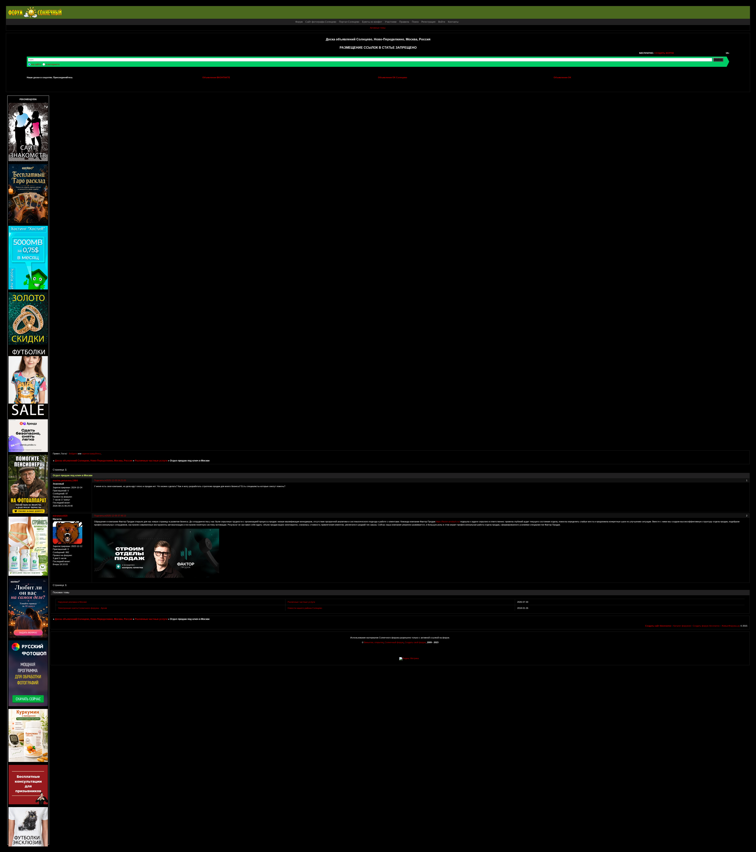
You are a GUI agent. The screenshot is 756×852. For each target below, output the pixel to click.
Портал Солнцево (349, 21)
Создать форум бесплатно (706, 626)
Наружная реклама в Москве (72, 602)
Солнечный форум (394, 642)
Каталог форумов (682, 626)
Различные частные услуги (151, 460)
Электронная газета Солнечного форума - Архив (82, 608)
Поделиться (100, 480)
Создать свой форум (415, 642)
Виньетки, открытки (374, 642)
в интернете (53, 64)
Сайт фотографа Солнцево (320, 21)
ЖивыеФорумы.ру (731, 626)
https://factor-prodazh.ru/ (448, 521)
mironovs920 (60, 515)
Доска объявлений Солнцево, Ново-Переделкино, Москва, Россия (93, 460)
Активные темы (377, 28)
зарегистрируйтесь (91, 453)
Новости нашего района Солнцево (305, 608)
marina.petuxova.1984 (65, 480)
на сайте (36, 64)
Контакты (453, 21)
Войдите (73, 453)
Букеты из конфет (372, 21)
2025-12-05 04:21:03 (116, 480)
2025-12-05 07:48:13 (116, 515)
